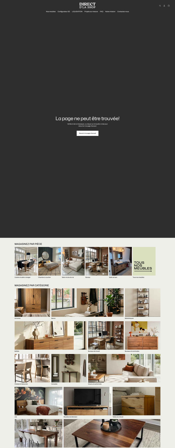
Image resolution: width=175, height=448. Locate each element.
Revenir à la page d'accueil (87, 133)
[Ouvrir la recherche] (160, 5)
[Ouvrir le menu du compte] (164, 5)
